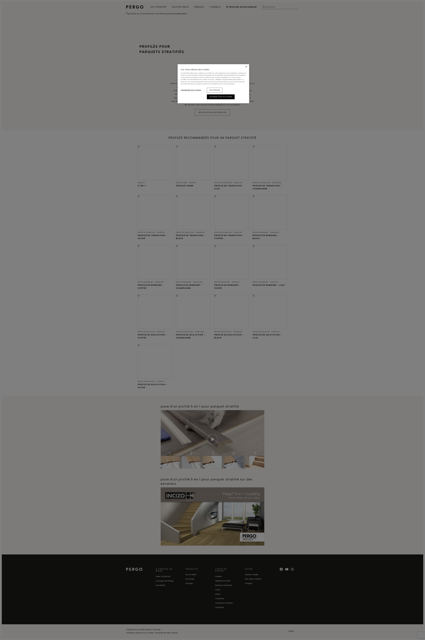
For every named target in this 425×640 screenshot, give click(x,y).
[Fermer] (246, 66)
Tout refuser (214, 90)
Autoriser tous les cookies (220, 97)
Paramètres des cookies (191, 90)
